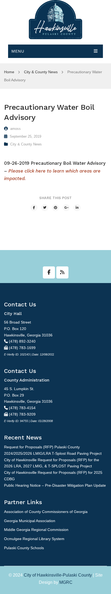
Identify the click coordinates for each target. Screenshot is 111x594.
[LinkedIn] (77, 207)
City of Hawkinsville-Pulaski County (58, 575)
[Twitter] (44, 207)
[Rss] (62, 272)
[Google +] (66, 207)
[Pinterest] (55, 207)
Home (9, 72)
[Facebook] (33, 207)
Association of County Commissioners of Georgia (46, 511)
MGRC (65, 582)
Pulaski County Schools (24, 548)
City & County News (41, 72)
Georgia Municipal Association (29, 521)
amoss (15, 129)
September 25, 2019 (25, 136)
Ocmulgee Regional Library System (34, 539)
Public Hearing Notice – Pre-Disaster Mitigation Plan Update (55, 485)
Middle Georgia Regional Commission (36, 529)
